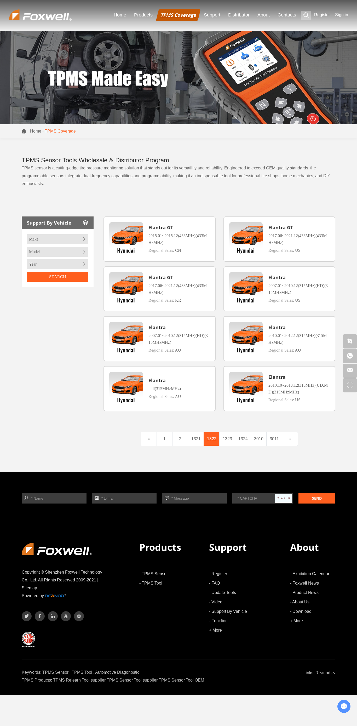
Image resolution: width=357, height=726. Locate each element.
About (263, 15)
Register (322, 15)
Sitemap (29, 588)
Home (120, 15)
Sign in (341, 15)
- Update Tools (222, 592)
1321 (196, 439)
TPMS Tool (82, 672)
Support (212, 15)
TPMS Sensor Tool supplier (132, 680)
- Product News (304, 592)
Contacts (287, 15)
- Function (218, 621)
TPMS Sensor (55, 672)
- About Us (299, 602)
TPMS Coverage (178, 15)
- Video (215, 602)
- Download (301, 611)
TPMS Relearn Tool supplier (79, 680)
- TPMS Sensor (153, 573)
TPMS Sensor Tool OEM (181, 680)
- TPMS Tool (150, 583)
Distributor (239, 15)
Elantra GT (160, 227)
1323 (227, 439)
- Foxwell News (304, 583)
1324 (243, 439)
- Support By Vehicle (228, 611)
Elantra (277, 277)
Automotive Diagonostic (117, 672)
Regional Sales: (164, 250)
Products (143, 15)
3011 (274, 439)
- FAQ (214, 583)
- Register (218, 573)
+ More (215, 630)
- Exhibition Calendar (309, 573)
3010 (258, 439)
